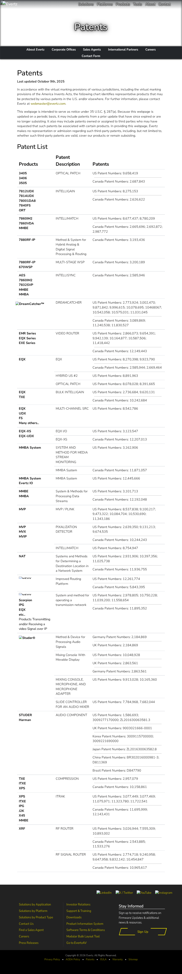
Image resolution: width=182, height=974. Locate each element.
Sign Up (142, 931)
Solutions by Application (35, 904)
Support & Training (78, 911)
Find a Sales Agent (31, 930)
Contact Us (26, 923)
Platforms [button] (105, 4)
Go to (76, 943)
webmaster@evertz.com (48, 103)
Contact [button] (164, 4)
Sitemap (133, 959)
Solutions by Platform (33, 911)
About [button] (150, 4)
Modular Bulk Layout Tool (83, 936)
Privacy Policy (52, 959)
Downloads (73, 917)
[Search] (176, 4)
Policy (73, 959)
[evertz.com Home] (24, 4)
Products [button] (123, 4)
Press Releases (28, 943)
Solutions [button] (86, 4)
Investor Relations (78, 904)
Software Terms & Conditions (85, 930)
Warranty (117, 959)
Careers (24, 936)
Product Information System (84, 923)
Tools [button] (137, 4)
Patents (90, 959)
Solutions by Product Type (36, 917)
